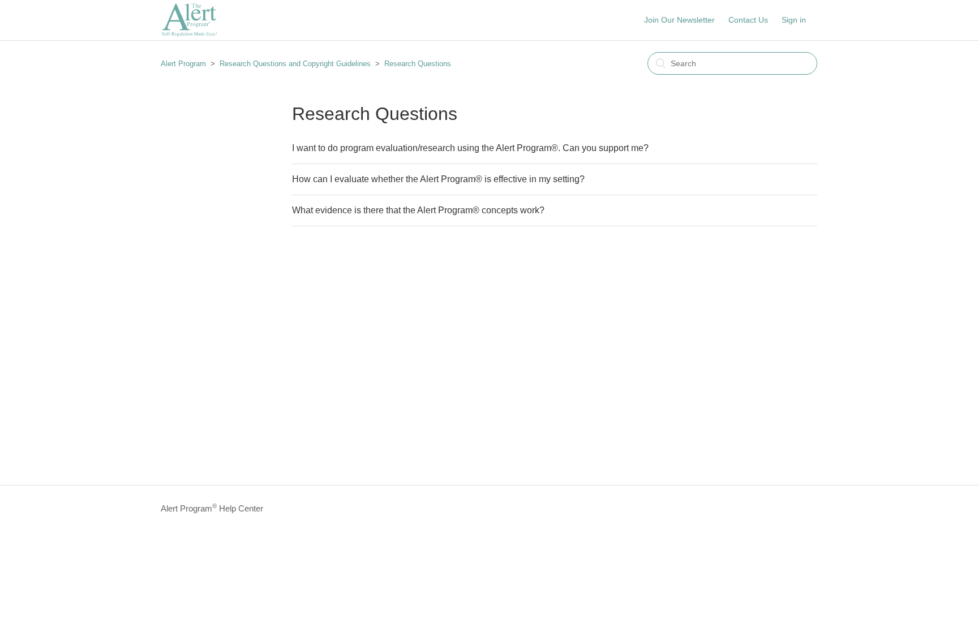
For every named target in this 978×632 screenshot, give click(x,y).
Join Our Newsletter (679, 19)
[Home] (189, 34)
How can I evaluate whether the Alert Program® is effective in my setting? (438, 179)
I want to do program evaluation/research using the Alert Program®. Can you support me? (470, 148)
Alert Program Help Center (212, 507)
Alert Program (183, 63)
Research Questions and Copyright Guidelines (295, 63)
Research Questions (417, 63)
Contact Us (748, 19)
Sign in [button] (794, 19)
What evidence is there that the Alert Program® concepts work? (418, 210)
